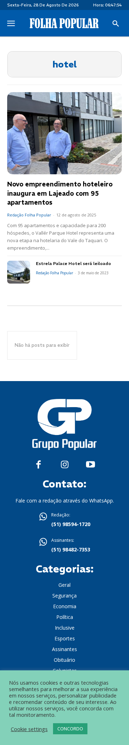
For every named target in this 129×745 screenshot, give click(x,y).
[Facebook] (38, 465)
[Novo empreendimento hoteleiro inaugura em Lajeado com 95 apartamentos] (64, 133)
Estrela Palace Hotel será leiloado (73, 263)
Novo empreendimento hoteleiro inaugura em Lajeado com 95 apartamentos (60, 193)
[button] (116, 24)
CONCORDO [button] (70, 728)
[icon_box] (64, 520)
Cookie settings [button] (29, 729)
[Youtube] (90, 465)
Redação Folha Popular (29, 215)
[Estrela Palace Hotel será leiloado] (18, 272)
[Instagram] (64, 465)
